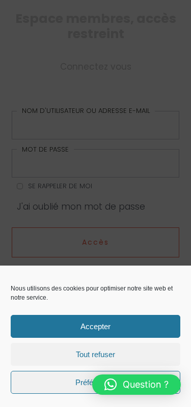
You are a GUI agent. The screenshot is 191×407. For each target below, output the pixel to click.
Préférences (95, 382)
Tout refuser (95, 354)
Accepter (95, 326)
